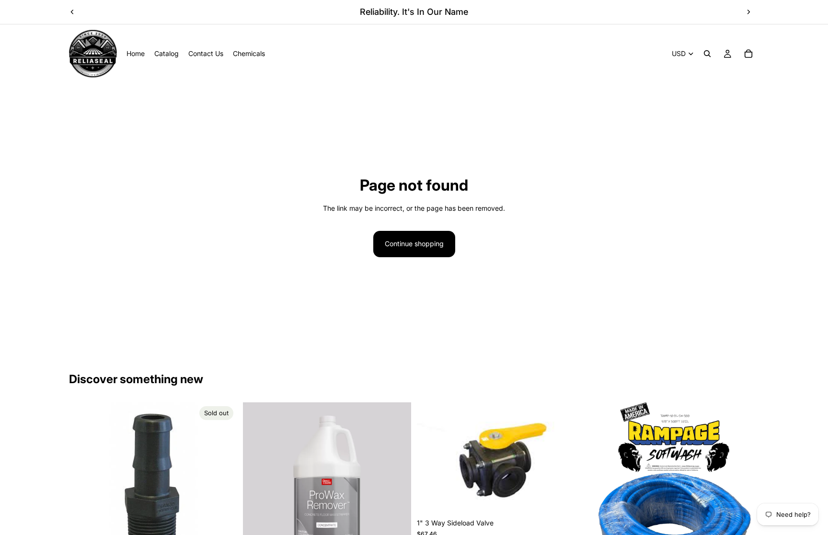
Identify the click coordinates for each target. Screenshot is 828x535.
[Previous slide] (72, 12)
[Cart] (748, 53)
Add (578, 499)
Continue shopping (414, 243)
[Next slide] (748, 12)
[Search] (707, 53)
